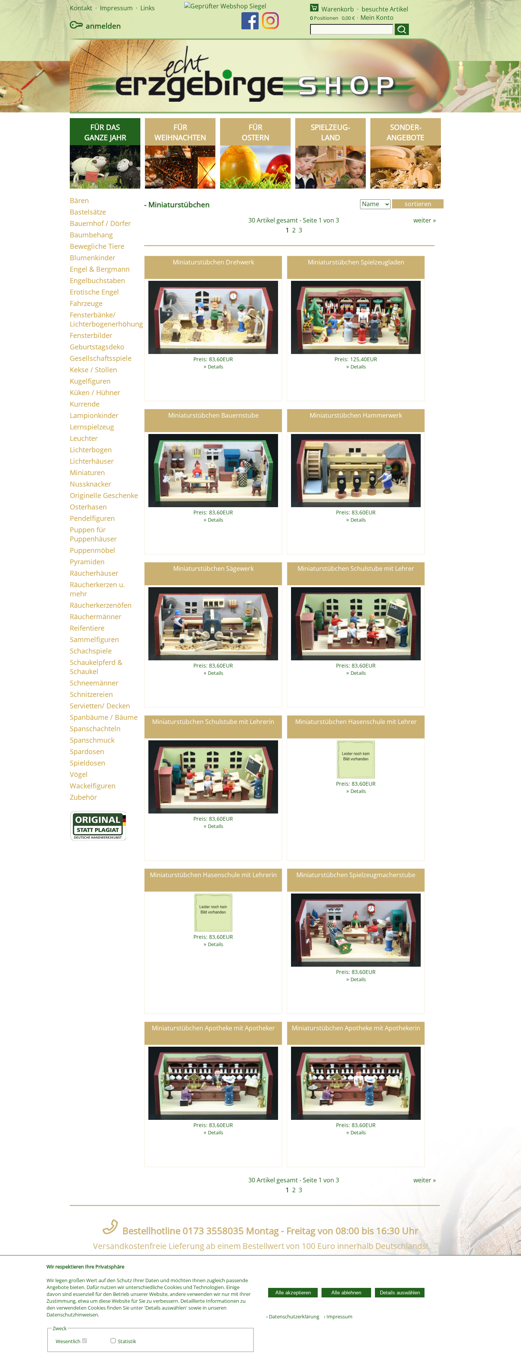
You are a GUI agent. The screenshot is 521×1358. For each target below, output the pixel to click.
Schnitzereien (91, 694)
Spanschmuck (92, 740)
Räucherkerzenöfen (101, 605)
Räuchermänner (95, 616)
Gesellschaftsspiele (101, 358)
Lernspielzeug (92, 426)
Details (215, 366)
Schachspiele (91, 650)
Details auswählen (400, 1293)
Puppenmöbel (92, 550)
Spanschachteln (95, 728)
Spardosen (87, 751)
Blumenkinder (92, 257)
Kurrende (85, 403)
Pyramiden (87, 561)
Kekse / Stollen (93, 369)
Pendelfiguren (92, 518)
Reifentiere (87, 628)
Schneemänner (94, 682)
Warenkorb (338, 9)
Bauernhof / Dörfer (100, 223)
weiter (422, 220)
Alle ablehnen (346, 1293)
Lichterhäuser (92, 461)
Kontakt (81, 8)
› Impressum (336, 1316)
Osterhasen (88, 506)
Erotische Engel (94, 291)
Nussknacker (90, 483)
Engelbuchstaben (97, 280)
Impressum (116, 8)
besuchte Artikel (385, 9)
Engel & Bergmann (100, 269)
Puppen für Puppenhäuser (93, 534)
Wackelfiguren (93, 785)
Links (147, 8)
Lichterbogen (91, 449)
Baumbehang (91, 234)
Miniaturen (87, 472)
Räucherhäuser (94, 573)
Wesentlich (68, 1341)
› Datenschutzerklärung (292, 1316)
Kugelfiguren (90, 381)
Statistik (127, 1341)
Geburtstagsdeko (97, 346)
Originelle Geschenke (104, 495)
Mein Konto (377, 17)
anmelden (103, 26)
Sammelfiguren (94, 639)
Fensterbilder (91, 335)
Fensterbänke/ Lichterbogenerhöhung (106, 319)
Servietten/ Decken (100, 705)
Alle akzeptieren (293, 1293)
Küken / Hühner (95, 392)
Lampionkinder (94, 415)
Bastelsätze (88, 211)
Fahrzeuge (86, 303)
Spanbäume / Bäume (104, 717)
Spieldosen (87, 762)
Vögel (79, 774)
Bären (79, 200)
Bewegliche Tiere (97, 246)
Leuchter (84, 438)
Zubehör (83, 797)
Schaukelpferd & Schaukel (96, 667)
